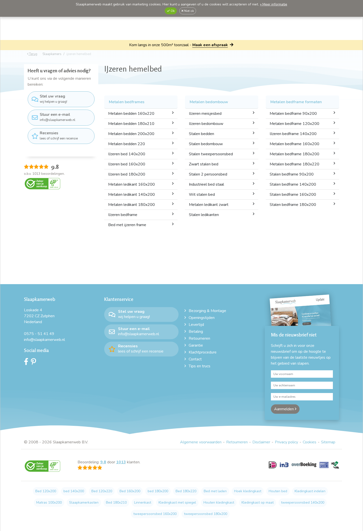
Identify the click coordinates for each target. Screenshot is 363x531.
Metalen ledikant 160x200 (131, 184)
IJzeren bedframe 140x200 (293, 134)
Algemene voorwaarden (201, 442)
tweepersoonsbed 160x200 (155, 513)
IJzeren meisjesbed (205, 113)
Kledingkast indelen (310, 491)
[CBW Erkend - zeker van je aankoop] (42, 183)
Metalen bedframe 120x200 (294, 123)
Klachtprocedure (203, 352)
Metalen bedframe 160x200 (294, 144)
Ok (172, 11)
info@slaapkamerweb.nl (57, 117)
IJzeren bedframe (122, 214)
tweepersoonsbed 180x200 (205, 513)
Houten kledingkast (218, 502)
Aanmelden (284, 409)
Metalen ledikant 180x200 (131, 204)
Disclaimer (261, 442)
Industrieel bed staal (206, 184)
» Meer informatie (273, 4)
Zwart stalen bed (203, 164)
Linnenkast (142, 502)
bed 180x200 (158, 491)
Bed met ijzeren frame (127, 225)
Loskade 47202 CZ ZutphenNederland (39, 316)
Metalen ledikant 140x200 (131, 194)
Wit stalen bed (202, 194)
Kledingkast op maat (258, 502)
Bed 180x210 (116, 502)
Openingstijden (202, 317)
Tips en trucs (199, 366)
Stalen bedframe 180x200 (293, 204)
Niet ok (188, 11)
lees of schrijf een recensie (59, 135)
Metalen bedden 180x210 (131, 123)
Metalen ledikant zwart (208, 204)
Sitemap (328, 442)
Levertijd (196, 324)
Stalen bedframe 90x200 (292, 174)
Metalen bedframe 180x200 (294, 154)
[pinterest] (35, 363)
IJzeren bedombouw (206, 123)
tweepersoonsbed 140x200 (302, 502)
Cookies (309, 442)
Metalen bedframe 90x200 (293, 113)
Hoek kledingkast (247, 491)
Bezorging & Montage (207, 311)
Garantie (196, 345)
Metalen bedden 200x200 (131, 134)
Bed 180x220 (186, 491)
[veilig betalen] (304, 467)
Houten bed (278, 491)
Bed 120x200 (45, 491)
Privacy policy (286, 442)
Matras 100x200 (49, 502)
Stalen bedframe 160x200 (293, 194)
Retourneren (199, 338)
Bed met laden (215, 491)
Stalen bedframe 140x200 (293, 184)
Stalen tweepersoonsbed (211, 154)
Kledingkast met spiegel (177, 502)
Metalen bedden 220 (126, 144)
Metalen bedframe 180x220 (294, 164)
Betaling (196, 331)
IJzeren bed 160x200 (126, 164)
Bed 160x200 (130, 491)
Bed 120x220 (101, 491)
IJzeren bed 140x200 (126, 154)
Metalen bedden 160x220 (131, 113)
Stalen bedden (201, 134)
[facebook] (27, 363)
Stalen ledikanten (204, 214)
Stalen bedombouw (206, 144)
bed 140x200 (73, 491)
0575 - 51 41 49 (39, 333)
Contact (195, 359)
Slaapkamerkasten (84, 502)
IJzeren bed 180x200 (126, 174)
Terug (32, 54)
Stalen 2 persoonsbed (208, 174)
